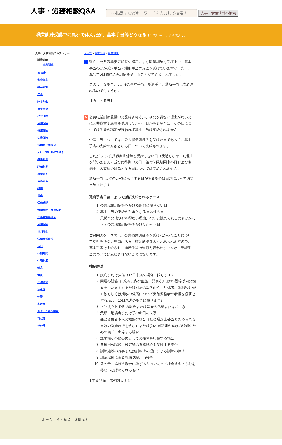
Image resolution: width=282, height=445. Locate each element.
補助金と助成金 (46, 145)
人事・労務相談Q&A (43, 7)
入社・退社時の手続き (50, 152)
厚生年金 (42, 108)
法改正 (41, 289)
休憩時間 (42, 253)
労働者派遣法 (45, 238)
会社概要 (64, 419)
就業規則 (42, 173)
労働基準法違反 (46, 217)
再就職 (41, 318)
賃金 (40, 195)
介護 (40, 296)
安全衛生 (42, 79)
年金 (40, 94)
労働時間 (42, 202)
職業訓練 (100, 53)
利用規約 (82, 419)
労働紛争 (42, 181)
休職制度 (42, 260)
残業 (40, 188)
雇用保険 (42, 123)
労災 (40, 275)
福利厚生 (42, 231)
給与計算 (42, 87)
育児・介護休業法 (48, 311)
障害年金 (42, 101)
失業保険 (42, 137)
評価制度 (42, 166)
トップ (88, 53)
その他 (41, 325)
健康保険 (42, 130)
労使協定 (42, 282)
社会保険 (42, 115)
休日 (40, 246)
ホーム (47, 419)
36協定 (41, 72)
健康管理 (42, 159)
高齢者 (41, 303)
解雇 (40, 267)
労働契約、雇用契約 (49, 210)
